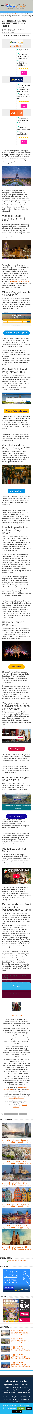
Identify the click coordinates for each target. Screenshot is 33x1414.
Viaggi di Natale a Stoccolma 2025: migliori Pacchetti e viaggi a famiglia (16, 1205)
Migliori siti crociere (9, 1392)
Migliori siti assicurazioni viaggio (21, 1390)
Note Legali (13, 1396)
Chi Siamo (9, 1399)
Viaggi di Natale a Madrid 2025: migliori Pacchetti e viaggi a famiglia (16, 1162)
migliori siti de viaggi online (19, 281)
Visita (23, 73)
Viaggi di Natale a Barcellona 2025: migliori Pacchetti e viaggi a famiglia (16, 1141)
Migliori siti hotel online (12, 1387)
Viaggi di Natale (12, 14)
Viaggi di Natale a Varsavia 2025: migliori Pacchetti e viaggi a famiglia (16, 1226)
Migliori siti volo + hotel (22, 1384)
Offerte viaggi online (24, 1392)
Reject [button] (29, 1408)
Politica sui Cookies (25, 1396)
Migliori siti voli (8, 1384)
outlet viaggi (23, 1114)
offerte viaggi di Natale (11, 1114)
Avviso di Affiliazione (21, 1399)
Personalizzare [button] (17, 1411)
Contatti (6, 1402)
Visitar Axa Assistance (16, 816)
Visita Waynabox (16, 749)
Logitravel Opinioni (16, 46)
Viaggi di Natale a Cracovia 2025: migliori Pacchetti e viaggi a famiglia (16, 1248)
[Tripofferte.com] (16, 5)
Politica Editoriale (16, 1402)
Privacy (5, 1396)
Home (4, 14)
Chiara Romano (8, 29)
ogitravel (16, 333)
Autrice (26, 1402)
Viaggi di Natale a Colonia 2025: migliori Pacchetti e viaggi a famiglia (16, 1184)
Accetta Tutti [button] (21, 1408)
